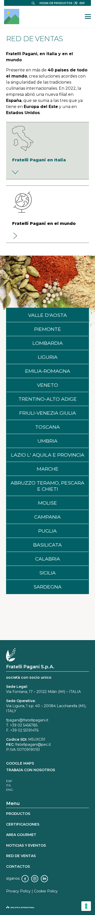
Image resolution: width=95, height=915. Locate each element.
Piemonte (47, 329)
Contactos (18, 866)
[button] (33, 3)
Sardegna (47, 587)
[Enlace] (47, 150)
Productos (18, 813)
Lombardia (47, 343)
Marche (48, 469)
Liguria (48, 357)
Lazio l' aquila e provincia (47, 455)
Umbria (47, 441)
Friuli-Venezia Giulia (47, 413)
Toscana (47, 427)
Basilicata (47, 545)
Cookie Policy (46, 891)
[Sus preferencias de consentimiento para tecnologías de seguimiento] (86, 906)
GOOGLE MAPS (20, 763)
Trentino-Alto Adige (47, 399)
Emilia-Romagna (47, 371)
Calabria (47, 559)
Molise (47, 503)
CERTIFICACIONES (22, 824)
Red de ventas (21, 856)
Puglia (47, 531)
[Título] (11, 16)
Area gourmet (21, 834)
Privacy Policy (18, 891)
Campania (47, 517)
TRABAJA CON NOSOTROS (30, 770)
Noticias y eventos (26, 845)
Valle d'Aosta (47, 315)
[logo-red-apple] (47, 908)
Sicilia (47, 573)
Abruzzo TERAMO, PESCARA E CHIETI (47, 486)
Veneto (47, 385)
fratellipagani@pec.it (33, 744)
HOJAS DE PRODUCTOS (56, 3)
